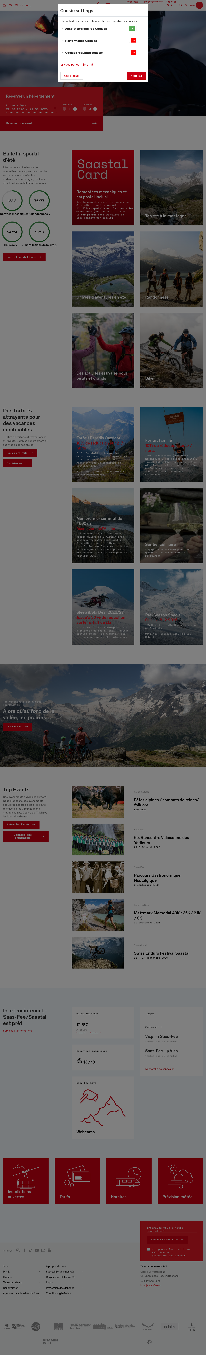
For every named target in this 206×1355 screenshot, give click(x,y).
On (132, 28)
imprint (88, 64)
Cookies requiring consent (84, 52)
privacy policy (69, 64)
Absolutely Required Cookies (86, 28)
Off (133, 40)
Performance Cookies (81, 40)
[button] (132, 28)
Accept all (136, 75)
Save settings (71, 75)
